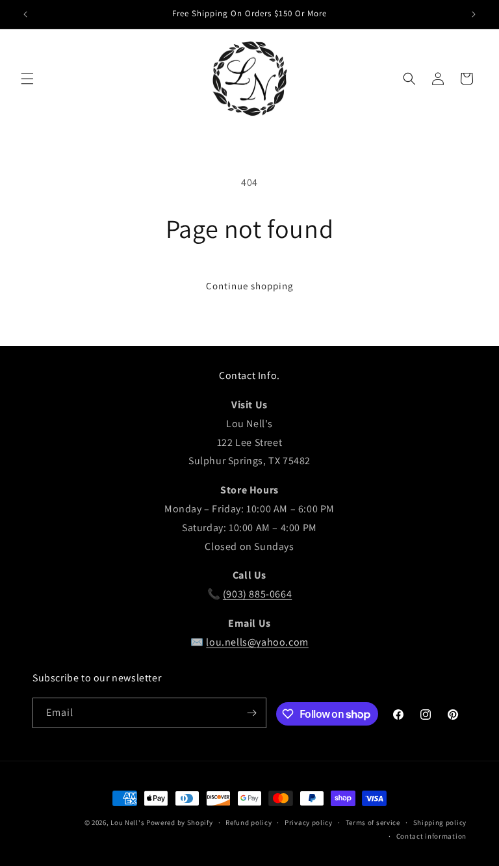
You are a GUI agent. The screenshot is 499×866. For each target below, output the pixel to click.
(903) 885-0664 (257, 594)
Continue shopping (250, 286)
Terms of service (373, 822)
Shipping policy (440, 822)
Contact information (431, 836)
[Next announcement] (473, 14)
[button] (27, 78)
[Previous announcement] (25, 14)
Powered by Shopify (179, 822)
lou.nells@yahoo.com (257, 642)
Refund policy (248, 822)
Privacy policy (309, 822)
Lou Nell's (127, 822)
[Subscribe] (251, 713)
